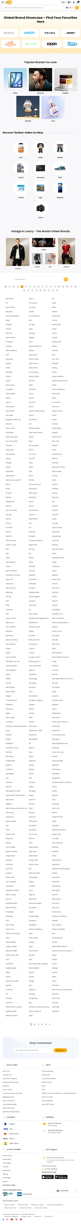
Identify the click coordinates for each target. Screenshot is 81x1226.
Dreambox (33, 830)
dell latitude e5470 (59, 830)
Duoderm (9, 1003)
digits (31, 1015)
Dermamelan (11, 644)
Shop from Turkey (41, 1208)
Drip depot (56, 890)
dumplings (10, 774)
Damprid (32, 536)
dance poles (56, 471)
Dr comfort (56, 402)
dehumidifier (10, 394)
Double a (9, 873)
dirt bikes (32, 791)
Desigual (55, 363)
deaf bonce (33, 363)
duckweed (56, 877)
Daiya (8, 972)
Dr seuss (55, 1003)
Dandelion (55, 774)
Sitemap (6, 1086)
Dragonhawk (10, 761)
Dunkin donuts (57, 411)
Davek (8, 977)
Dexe (54, 648)
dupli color (56, 532)
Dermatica (33, 489)
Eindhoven (6, 1170)
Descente (9, 359)
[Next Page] (49, 1024)
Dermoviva (56, 394)
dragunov (32, 990)
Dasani (31, 437)
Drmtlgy (32, 324)
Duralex (31, 713)
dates (31, 562)
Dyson (31, 299)
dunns (54, 709)
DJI (7, 303)
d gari (54, 821)
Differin (54, 312)
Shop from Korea (10, 1208)
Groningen (7, 1178)
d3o (53, 502)
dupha (31, 795)
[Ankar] (25, 33)
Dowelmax (56, 730)
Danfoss (55, 545)
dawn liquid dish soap (60, 743)
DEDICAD (55, 847)
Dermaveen (56, 899)
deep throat (33, 856)
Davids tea (10, 817)
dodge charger (11, 946)
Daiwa (8, 398)
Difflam (31, 480)
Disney (31, 558)
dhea (54, 450)
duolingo (32, 994)
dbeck (31, 502)
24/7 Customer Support (55, 1158)
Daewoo (55, 627)
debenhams (10, 476)
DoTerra (32, 381)
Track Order (7, 1090)
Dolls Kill (8, 735)
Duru (30, 752)
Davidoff (32, 566)
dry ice (8, 402)
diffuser (32, 804)
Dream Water (34, 359)
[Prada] (46, 33)
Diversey (55, 463)
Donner (8, 532)
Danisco (32, 813)
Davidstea (32, 674)
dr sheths (9, 990)
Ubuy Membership (9, 1104)
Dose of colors (11, 618)
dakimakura (56, 713)
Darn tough (33, 614)
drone (8, 489)
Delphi (31, 912)
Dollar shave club (12, 955)
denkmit (9, 536)
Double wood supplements (39, 618)
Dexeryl (54, 605)
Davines (55, 424)
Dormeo (55, 350)
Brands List (46, 1075)
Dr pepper (9, 389)
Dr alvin (31, 653)
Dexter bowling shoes (37, 411)
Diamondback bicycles (60, 657)
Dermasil (55, 592)
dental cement (34, 627)
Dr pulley (32, 635)
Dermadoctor (57, 653)
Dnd (7, 920)
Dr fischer (9, 769)
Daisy (31, 933)
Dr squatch (56, 316)
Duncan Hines (11, 657)
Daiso (54, 303)
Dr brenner (33, 579)
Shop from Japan (37, 1205)
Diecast (8, 506)
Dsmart (55, 476)
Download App (47, 1071)
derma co (55, 407)
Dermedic (9, 415)
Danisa (54, 597)
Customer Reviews (49, 1078)
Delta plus (55, 864)
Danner (54, 584)
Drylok (54, 519)
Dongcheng (33, 998)
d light (54, 562)
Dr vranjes (55, 635)
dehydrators (33, 622)
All (5, 286)
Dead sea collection (59, 916)
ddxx (53, 800)
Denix (54, 398)
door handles (10, 847)
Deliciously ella (11, 1011)
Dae (53, 933)
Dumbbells (56, 610)
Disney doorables (35, 903)
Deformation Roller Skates (15, 795)
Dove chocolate (12, 441)
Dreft (31, 843)
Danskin (55, 920)
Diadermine (10, 502)
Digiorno (32, 670)
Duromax (9, 869)
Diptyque (9, 312)
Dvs (7, 778)
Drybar (31, 882)
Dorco (31, 476)
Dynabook (32, 920)
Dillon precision (34, 640)
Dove (31, 342)
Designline (32, 925)
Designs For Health (12, 890)
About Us (6, 1071)
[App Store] (48, 1177)
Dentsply (55, 825)
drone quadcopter (12, 316)
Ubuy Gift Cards (48, 1104)
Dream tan (10, 929)
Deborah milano (12, 1015)
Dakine (31, 787)
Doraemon (56, 566)
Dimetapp (32, 683)
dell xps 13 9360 (11, 951)
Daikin (54, 385)
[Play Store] (61, 1177)
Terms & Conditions (11, 1216)
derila (8, 558)
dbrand (54, 484)
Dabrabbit (32, 584)
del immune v (11, 588)
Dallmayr (32, 532)
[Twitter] (17, 1220)
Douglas (9, 463)
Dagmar (32, 895)
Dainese (32, 705)
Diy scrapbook (57, 938)
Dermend (55, 985)
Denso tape (10, 717)
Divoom (55, 895)
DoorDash (9, 864)
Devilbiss (55, 851)
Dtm (30, 985)
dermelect (56, 739)
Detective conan (12, 748)
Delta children (11, 942)
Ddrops (54, 873)
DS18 (7, 605)
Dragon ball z (10, 856)
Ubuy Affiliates (47, 1101)
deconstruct (56, 437)
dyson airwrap (11, 821)
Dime (8, 830)
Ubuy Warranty (8, 1108)
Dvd (30, 424)
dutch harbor (11, 337)
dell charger (10, 687)
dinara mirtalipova (35, 929)
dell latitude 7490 (35, 730)
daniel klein (33, 419)
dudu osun (10, 584)
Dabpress (32, 761)
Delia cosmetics (12, 640)
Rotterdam (7, 1159)
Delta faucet (56, 860)
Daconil (8, 787)
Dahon (31, 450)
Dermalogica (10, 562)
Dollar (8, 368)
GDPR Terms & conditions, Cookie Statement (59, 1093)
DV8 (7, 355)
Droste (54, 964)
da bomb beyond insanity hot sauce (63, 951)
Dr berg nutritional (35, 540)
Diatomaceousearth (13, 480)
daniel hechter (57, 817)
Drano (54, 571)
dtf (30, 743)
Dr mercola (33, 834)
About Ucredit (47, 1097)
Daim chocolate (58, 618)
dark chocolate (57, 549)
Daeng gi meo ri (35, 661)
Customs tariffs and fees (12, 1093)
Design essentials (58, 929)
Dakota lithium (11, 908)
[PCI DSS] (8, 1194)
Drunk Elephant (34, 316)
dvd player (10, 432)
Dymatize (32, 389)
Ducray (8, 683)
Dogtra (8, 648)
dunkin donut (34, 864)
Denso (54, 372)
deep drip (9, 916)
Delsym (8, 467)
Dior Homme (10, 307)
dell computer (57, 843)
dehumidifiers (34, 968)
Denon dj (32, 817)
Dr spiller (32, 886)
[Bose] (67, 33)
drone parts (10, 407)
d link (31, 692)
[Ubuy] (9, 2)
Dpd (30, 959)
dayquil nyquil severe (60, 381)
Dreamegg (33, 679)
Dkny (30, 441)
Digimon (32, 748)
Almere (5, 1181)
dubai (31, 756)
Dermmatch (33, 951)
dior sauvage (33, 445)
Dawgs (31, 981)
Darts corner (10, 428)
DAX (7, 601)
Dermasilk (55, 1007)
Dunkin (31, 765)
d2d (7, 549)
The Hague (7, 1163)
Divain (54, 415)
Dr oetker (9, 527)
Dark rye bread (34, 873)
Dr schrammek (11, 700)
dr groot (32, 648)
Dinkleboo (9, 743)
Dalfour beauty (11, 571)
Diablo (8, 653)
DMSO (31, 467)
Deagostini (56, 778)
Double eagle (34, 916)
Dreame (9, 424)
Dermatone (56, 769)
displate (55, 575)
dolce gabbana (11, 350)
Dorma (8, 523)
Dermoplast (10, 411)
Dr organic (56, 687)
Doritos (54, 320)
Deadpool (9, 705)
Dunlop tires (56, 342)
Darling (8, 363)
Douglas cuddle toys (13, 419)
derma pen (33, 493)
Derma (8, 519)
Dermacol (32, 605)
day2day (32, 575)
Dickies (31, 350)
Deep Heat (10, 450)
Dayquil (54, 432)
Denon (8, 484)
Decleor (32, 722)
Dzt (30, 527)
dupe (31, 808)
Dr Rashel (9, 342)
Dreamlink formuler (13, 575)
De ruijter (55, 838)
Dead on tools (11, 545)
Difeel (54, 856)
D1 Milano (55, 489)
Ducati (31, 398)
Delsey (54, 346)
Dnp (30, 471)
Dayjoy (31, 631)
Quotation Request (10, 1078)
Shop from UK (23, 1205)
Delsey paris (56, 324)
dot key (8, 597)
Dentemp (55, 748)
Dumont (55, 515)
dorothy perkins (11, 666)
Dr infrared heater (58, 735)
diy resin (55, 683)
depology (9, 592)
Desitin (8, 679)
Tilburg (5, 1174)
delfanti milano (34, 428)
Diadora (55, 445)
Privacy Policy (26, 1216)
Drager (54, 959)
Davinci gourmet (35, 1011)
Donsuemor (33, 644)
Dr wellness (10, 912)
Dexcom (9, 333)
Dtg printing (56, 536)
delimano (55, 765)
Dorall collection (58, 376)
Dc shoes (32, 307)
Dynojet (8, 985)
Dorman (9, 752)
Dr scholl (32, 402)
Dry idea (55, 523)
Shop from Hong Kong (54, 1205)
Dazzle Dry (32, 735)
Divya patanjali (57, 761)
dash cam (56, 808)
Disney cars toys (35, 484)
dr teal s (9, 493)
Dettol (31, 407)
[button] (64, 2)
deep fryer (33, 851)
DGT (7, 614)
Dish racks (55, 644)
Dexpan (55, 506)
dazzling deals (34, 592)
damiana (9, 782)
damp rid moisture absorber (39, 1007)
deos (7, 938)
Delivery (55, 795)
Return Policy (47, 1082)
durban (8, 843)
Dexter (31, 709)
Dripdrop (55, 705)
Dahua (8, 458)
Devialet (9, 860)
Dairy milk (9, 579)
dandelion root (57, 614)
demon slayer (11, 895)
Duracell (9, 445)
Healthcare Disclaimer (11, 1112)
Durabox (32, 588)
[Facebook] (4, 1220)
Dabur (54, 955)
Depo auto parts (12, 437)
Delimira (55, 666)
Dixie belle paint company (38, 964)
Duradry (32, 955)
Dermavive (56, 717)
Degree (8, 696)
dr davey (32, 782)
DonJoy (8, 899)
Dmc (30, 523)
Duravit (8, 376)
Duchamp (9, 964)
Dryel (7, 730)
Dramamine (33, 368)
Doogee (9, 324)
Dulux (31, 463)
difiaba (31, 769)
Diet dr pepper (11, 882)
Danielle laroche (58, 558)
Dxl (30, 553)
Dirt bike (9, 515)
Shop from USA (9, 1205)
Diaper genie (33, 847)
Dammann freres (58, 467)
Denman (9, 998)
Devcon (32, 838)
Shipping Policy (8, 1097)
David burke (56, 912)
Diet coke (55, 441)
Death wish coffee (36, 432)
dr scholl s (9, 722)
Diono (54, 981)
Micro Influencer (9, 1101)
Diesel (54, 419)
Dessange (9, 471)
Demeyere (10, 886)
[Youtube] (13, 1220)
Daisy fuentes (11, 540)
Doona (31, 415)
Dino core (55, 908)
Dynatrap (9, 610)
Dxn (53, 299)
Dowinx (31, 942)
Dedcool (9, 765)
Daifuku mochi (57, 700)
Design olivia (33, 860)
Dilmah (54, 458)
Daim (31, 385)
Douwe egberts (34, 597)
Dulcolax (32, 333)
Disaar (8, 381)
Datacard (55, 882)
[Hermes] (14, 44)
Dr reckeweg (33, 372)
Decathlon (10, 299)
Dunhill (54, 337)
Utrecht (5, 1167)
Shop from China (25, 1208)
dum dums (33, 726)
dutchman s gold (12, 981)
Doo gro (32, 549)
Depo (31, 329)
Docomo (32, 458)
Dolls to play (33, 938)
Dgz (30, 1003)
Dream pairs (10, 834)
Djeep (8, 713)
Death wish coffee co (60, 722)
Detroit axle (10, 877)
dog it (31, 946)
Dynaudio (55, 804)
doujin (54, 661)
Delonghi (9, 372)
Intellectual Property (10, 1082)
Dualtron (55, 510)
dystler (54, 791)
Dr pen (31, 506)
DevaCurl (32, 687)
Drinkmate (56, 726)
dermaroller (33, 877)
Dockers (9, 346)
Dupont (31, 972)
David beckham (11, 903)
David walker (56, 428)
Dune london (33, 510)
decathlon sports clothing (61, 782)
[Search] (77, 8)
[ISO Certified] (23, 1194)
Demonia (55, 497)
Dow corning (56, 925)
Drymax (55, 674)
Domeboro (33, 825)
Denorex (32, 515)
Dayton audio (57, 527)
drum (31, 890)
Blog (43, 1086)
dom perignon (11, 670)
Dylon (54, 553)
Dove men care (58, 752)
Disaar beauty (34, 376)
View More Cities (9, 1185)
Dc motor (32, 454)
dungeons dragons (36, 700)
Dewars (54, 756)
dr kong (31, 571)
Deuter (8, 566)
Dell (30, 320)
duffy (54, 480)
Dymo (8, 674)
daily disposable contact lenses (63, 679)
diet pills (55, 640)
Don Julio (55, 359)
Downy (54, 333)
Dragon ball (56, 834)
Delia (30, 717)
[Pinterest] (22, 1220)
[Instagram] (8, 1220)
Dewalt (8, 329)
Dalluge (55, 968)
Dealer (8, 739)
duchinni (32, 601)
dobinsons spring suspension (16, 726)
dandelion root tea (13, 661)
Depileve (9, 804)
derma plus (10, 925)
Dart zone (55, 588)
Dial (7, 825)
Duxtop (31, 977)
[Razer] (35, 44)
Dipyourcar (10, 622)
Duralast (55, 696)
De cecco (55, 903)
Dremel (54, 601)
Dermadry (9, 756)
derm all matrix (11, 510)
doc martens (10, 627)
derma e (32, 800)
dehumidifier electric (60, 946)
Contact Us (7, 1075)
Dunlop (54, 942)
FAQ (43, 1090)
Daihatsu (9, 631)
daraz (54, 307)
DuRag (54, 368)
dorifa (31, 394)
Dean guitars (10, 454)
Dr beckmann (57, 454)
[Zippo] (56, 44)
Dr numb (55, 670)
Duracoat (55, 540)
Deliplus (31, 337)
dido (7, 553)
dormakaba (56, 886)
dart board (10, 800)
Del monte (56, 998)
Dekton (54, 972)
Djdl (30, 778)
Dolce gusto (10, 385)
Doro (7, 959)
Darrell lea (32, 497)
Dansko (8, 497)
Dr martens (33, 303)
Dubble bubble (11, 968)
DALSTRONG (33, 519)
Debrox (54, 813)
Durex (54, 329)
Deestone (55, 1011)
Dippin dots (33, 545)
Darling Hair (33, 821)
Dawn (8, 320)
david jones (33, 355)
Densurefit (33, 899)
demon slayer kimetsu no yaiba (17, 808)
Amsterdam (7, 1156)
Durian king (56, 579)
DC (30, 610)
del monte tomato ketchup (62, 990)
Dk (7, 994)
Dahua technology (13, 933)
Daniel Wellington (58, 389)
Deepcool (9, 838)
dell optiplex (33, 739)
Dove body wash (35, 666)
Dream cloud (57, 631)
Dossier (31, 312)
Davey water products (60, 622)
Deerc (54, 977)
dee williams (33, 696)
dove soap (10, 813)
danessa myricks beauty (61, 869)
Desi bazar (9, 635)
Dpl (30, 869)
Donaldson (33, 908)
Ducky (54, 787)
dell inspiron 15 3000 (13, 791)
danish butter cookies (14, 1007)
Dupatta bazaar (11, 851)
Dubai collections (35, 346)
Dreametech (10, 692)
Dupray (54, 493)
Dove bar (55, 994)
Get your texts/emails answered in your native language (61, 1161)
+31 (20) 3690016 (50, 1169)
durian (31, 774)
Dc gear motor (34, 657)
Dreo (54, 355)
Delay (54, 692)
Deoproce (9, 709)
